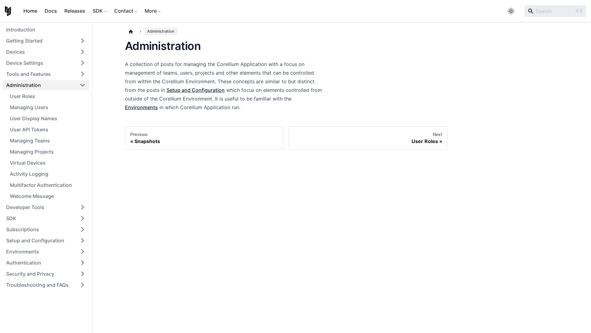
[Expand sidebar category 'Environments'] (82, 252)
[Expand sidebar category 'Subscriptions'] (82, 229)
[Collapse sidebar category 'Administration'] (82, 85)
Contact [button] (123, 11)
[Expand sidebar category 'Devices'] (82, 52)
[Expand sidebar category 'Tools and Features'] (82, 74)
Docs (51, 11)
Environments (141, 107)
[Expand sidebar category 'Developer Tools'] (82, 207)
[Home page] (131, 31)
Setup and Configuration (196, 90)
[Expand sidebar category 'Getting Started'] (82, 41)
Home (30, 11)
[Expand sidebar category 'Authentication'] (82, 263)
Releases (74, 11)
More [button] (151, 11)
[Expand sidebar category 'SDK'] (82, 218)
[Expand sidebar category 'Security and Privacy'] (82, 274)
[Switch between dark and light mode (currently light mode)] (511, 11)
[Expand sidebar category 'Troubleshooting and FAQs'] (82, 285)
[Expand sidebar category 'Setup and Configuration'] (82, 240)
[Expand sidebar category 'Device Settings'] (82, 63)
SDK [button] (98, 11)
